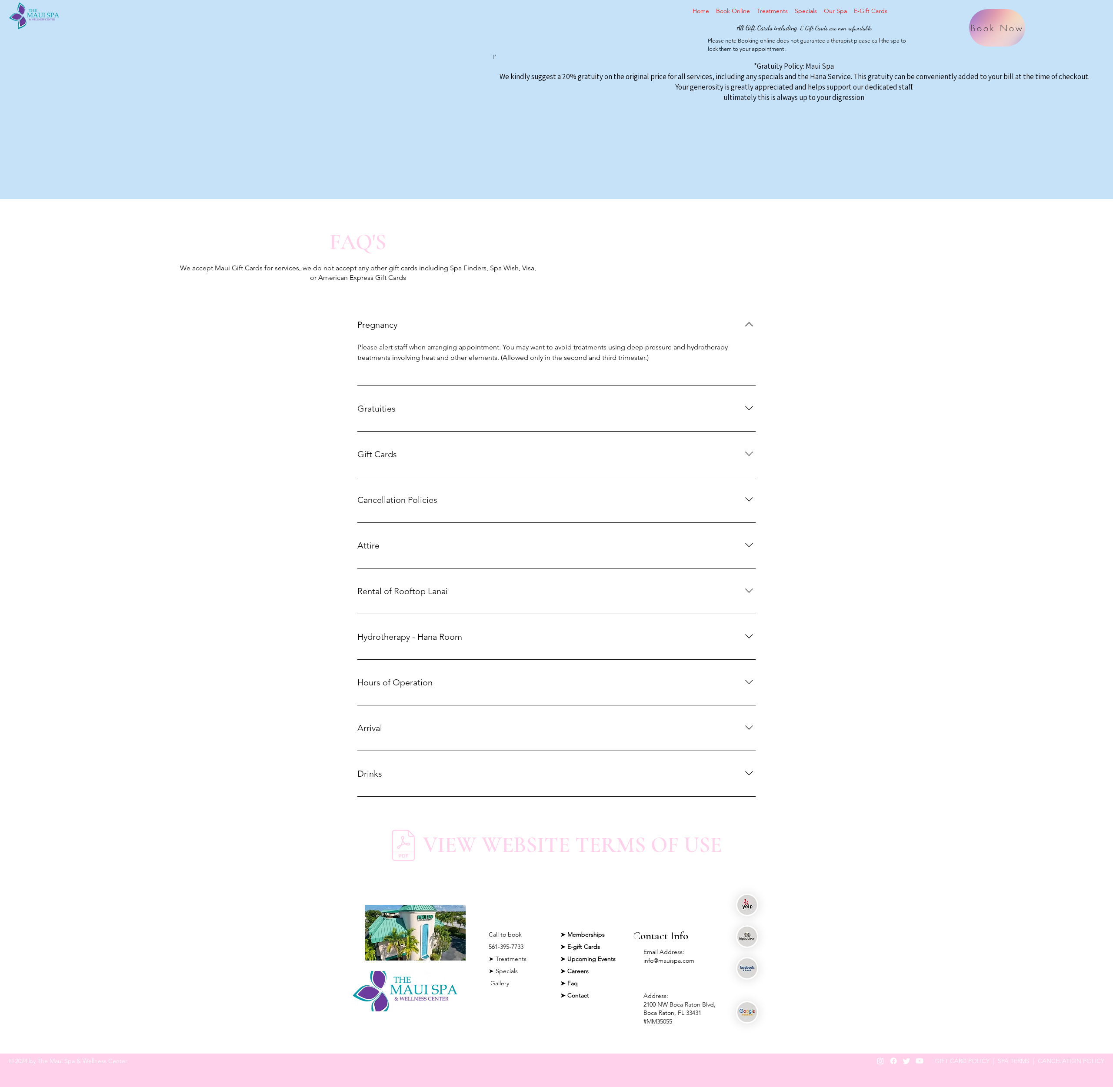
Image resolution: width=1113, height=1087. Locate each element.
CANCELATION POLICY (1071, 1061)
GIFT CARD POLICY (962, 1061)
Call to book (505, 934)
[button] (835, 11)
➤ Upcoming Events (588, 959)
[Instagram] (880, 1061)
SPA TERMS (1014, 1061)
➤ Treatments (508, 959)
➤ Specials (503, 971)
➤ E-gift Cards (580, 947)
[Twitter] (906, 1061)
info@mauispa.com (668, 960)
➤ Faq (569, 983)
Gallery (499, 983)
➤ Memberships (582, 934)
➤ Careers (574, 971)
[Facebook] (893, 1061)
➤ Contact (574, 995)
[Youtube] (919, 1061)
